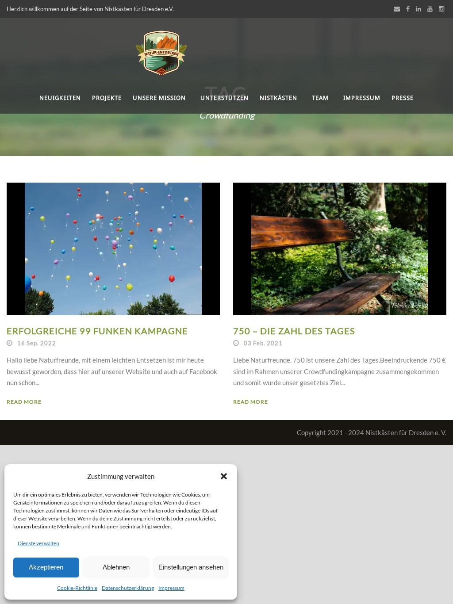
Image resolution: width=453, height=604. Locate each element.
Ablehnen (116, 567)
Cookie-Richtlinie (77, 588)
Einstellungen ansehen (190, 567)
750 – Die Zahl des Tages (294, 330)
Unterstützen (224, 98)
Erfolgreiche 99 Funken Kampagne (97, 330)
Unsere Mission (159, 98)
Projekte (107, 98)
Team (320, 98)
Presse (403, 98)
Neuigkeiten (60, 98)
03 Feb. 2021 (263, 343)
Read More (24, 401)
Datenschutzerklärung (128, 588)
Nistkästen (278, 98)
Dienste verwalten (38, 543)
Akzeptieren (46, 567)
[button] (223, 476)
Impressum (171, 588)
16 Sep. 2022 (36, 343)
